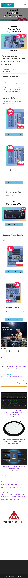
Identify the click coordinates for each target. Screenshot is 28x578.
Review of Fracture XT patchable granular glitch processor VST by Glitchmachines (14, 412)
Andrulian (6, 69)
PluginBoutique (12, 368)
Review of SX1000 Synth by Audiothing (10, 499)
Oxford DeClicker (13, 366)
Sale (18, 368)
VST (20, 368)
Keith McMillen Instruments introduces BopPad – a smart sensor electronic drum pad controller (14, 441)
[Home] (1, 16)
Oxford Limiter (4, 368)
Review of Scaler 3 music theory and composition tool (14, 467)
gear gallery (6, 71)
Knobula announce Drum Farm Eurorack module (12, 487)
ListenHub (6, 366)
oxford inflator (22, 366)
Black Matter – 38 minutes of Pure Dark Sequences (13, 484)
